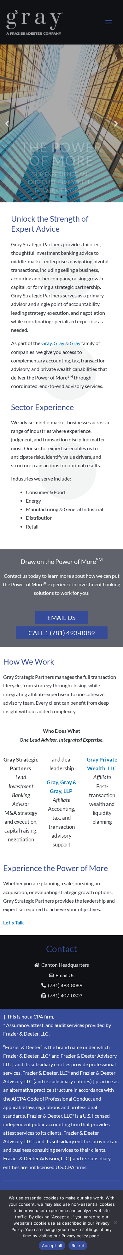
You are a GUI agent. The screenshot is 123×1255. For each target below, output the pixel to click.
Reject (78, 1245)
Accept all (52, 1245)
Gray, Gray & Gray (60, 343)
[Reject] (115, 1222)
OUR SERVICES (61, 164)
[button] (7, 123)
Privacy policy (75, 1235)
